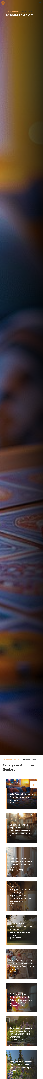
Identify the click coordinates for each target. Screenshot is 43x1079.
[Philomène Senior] (3, 3)
